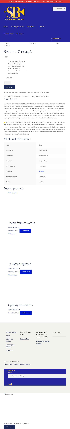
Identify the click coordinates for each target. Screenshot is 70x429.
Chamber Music (8, 34)
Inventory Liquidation (17, 27)
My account (20, 34)
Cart (10, 384)
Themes (42, 27)
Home (6, 27)
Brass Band (30, 27)
